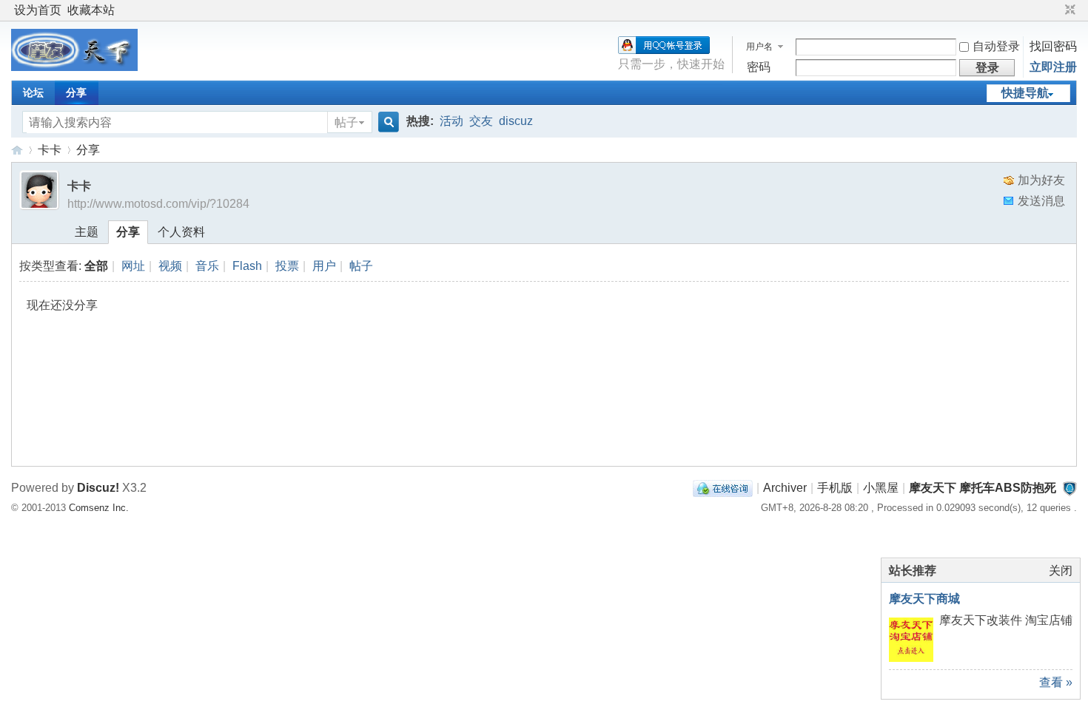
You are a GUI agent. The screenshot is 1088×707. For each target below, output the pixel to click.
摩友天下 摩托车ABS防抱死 (17, 149)
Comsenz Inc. (99, 507)
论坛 (33, 92)
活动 (451, 121)
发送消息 (1041, 200)
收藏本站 (91, 10)
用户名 (759, 46)
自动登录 (996, 46)
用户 (324, 266)
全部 (96, 266)
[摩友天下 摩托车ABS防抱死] (74, 67)
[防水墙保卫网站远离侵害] (1069, 487)
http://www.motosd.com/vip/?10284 (158, 203)
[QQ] (723, 487)
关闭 (1060, 570)
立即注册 (1053, 67)
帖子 (346, 122)
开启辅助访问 (1056, 10)
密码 (758, 67)
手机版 (835, 487)
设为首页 (37, 10)
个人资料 (181, 232)
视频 (170, 266)
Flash (247, 266)
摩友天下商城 (924, 598)
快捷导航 (1025, 93)
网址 (133, 266)
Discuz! (98, 487)
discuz (516, 121)
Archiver (785, 487)
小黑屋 (881, 487)
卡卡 (49, 149)
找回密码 (1053, 46)
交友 (481, 121)
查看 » (1055, 682)
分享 (76, 92)
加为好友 (1041, 180)
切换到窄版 (1068, 10)
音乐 (207, 266)
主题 (86, 232)
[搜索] (386, 122)
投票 (287, 266)
